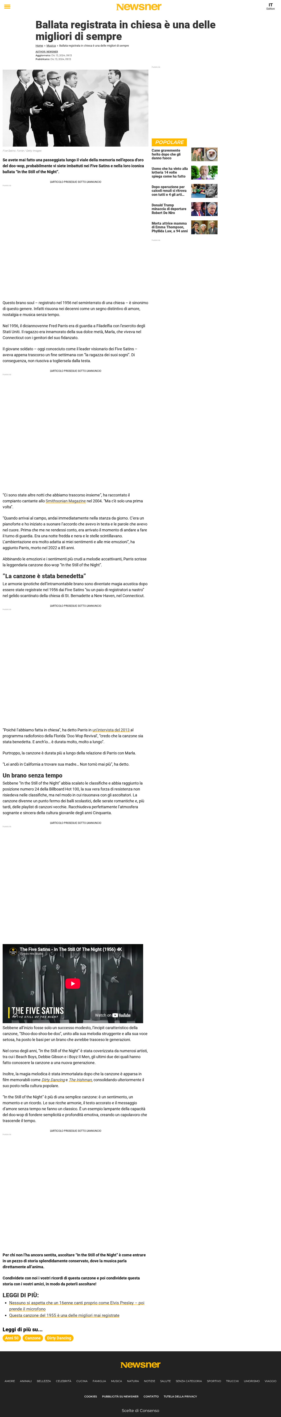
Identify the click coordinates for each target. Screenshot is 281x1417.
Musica (51, 45)
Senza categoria (189, 1381)
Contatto (151, 1396)
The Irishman (80, 1079)
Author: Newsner (47, 51)
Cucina (82, 1381)
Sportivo (214, 1381)
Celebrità (63, 1381)
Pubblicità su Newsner (120, 1396)
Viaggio (270, 1381)
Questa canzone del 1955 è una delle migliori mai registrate (64, 1315)
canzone (33, 1338)
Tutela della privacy (180, 1396)
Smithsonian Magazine (66, 501)
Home (39, 45)
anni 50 (11, 1338)
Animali (26, 1381)
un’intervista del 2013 (111, 730)
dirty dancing (59, 1338)
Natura (133, 1381)
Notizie (149, 1381)
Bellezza (44, 1381)
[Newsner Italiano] (139, 7)
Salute (165, 1381)
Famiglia (99, 1381)
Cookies (90, 1396)
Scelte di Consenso (140, 1410)
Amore (10, 1381)
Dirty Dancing (53, 1079)
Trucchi (232, 1381)
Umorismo (252, 1381)
